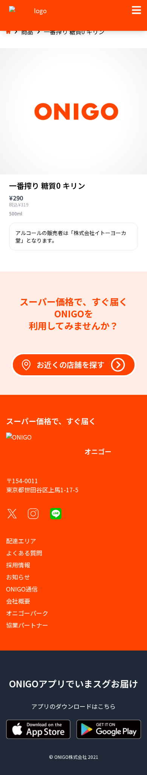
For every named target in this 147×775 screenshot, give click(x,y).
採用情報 (18, 564)
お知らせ (18, 576)
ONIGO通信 (22, 588)
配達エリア (21, 540)
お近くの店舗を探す (70, 364)
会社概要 (18, 600)
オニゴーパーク (27, 612)
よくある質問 (24, 552)
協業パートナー (27, 624)
